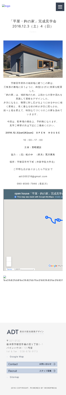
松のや (29, 154)
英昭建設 (37, 147)
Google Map (15, 356)
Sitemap (13, 377)
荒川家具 (50, 154)
